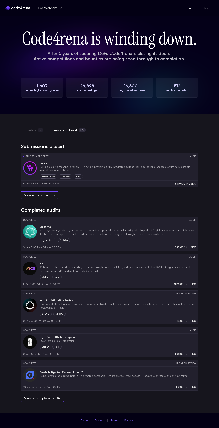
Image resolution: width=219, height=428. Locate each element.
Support (193, 8)
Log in (208, 8)
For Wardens (48, 8)
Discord (99, 420)
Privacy (128, 420)
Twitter (85, 420)
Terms (114, 420)
